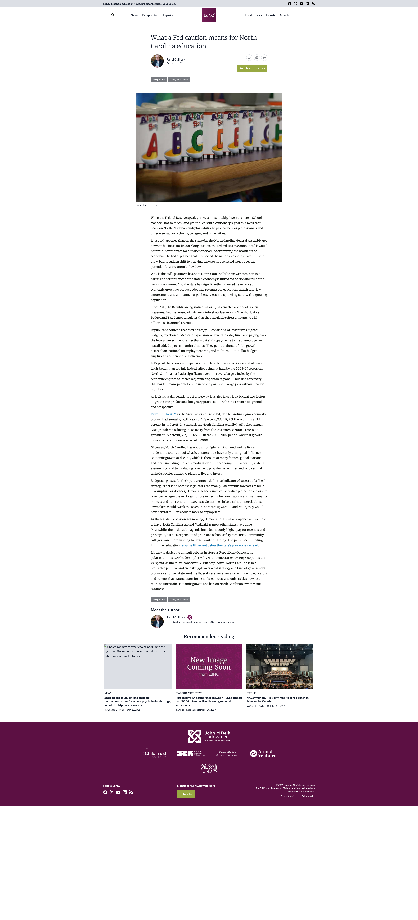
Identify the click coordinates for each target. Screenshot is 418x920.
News (134, 15)
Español (168, 15)
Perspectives (150, 15)
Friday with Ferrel (178, 79)
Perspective (159, 79)
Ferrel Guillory (175, 59)
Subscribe (186, 794)
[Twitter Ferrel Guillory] (189, 617)
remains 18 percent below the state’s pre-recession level (219, 545)
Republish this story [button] (252, 68)
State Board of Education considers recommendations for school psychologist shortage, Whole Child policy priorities (137, 701)
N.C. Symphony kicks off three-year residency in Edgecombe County (277, 699)
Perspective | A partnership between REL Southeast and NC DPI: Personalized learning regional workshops (209, 701)
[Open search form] (113, 15)
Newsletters (251, 15)
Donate (271, 15)
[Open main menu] (106, 15)
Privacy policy (308, 796)
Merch (284, 15)
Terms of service (288, 796)
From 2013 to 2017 (163, 414)
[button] (257, 57)
